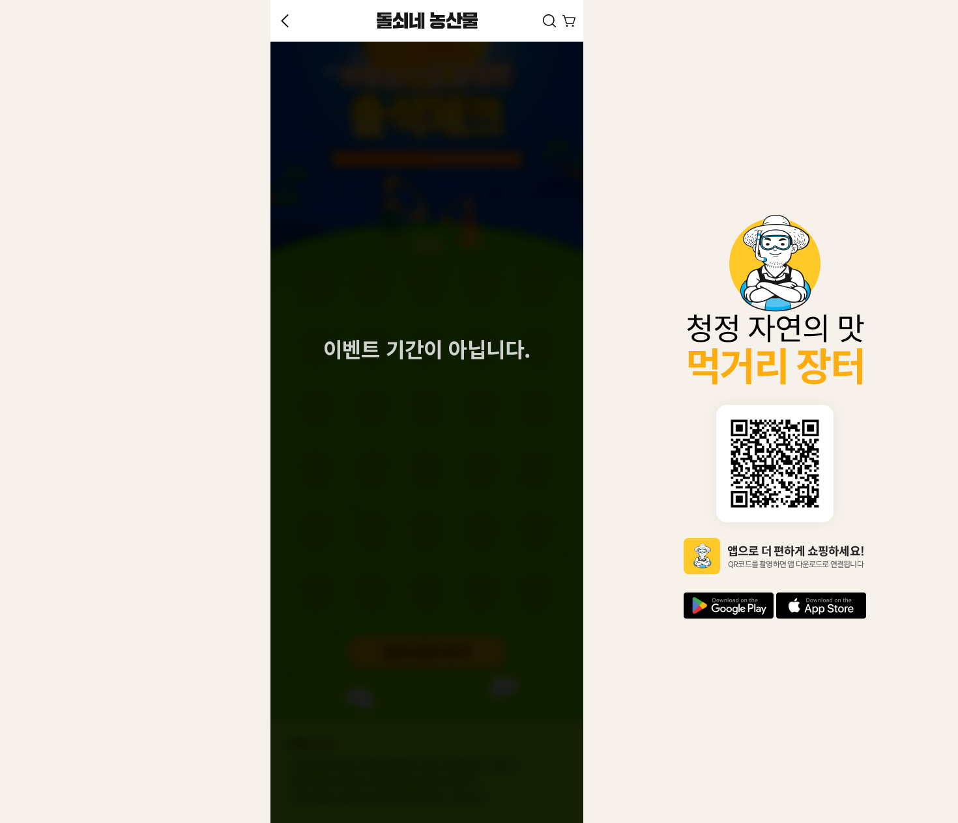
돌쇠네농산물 (427, 20)
